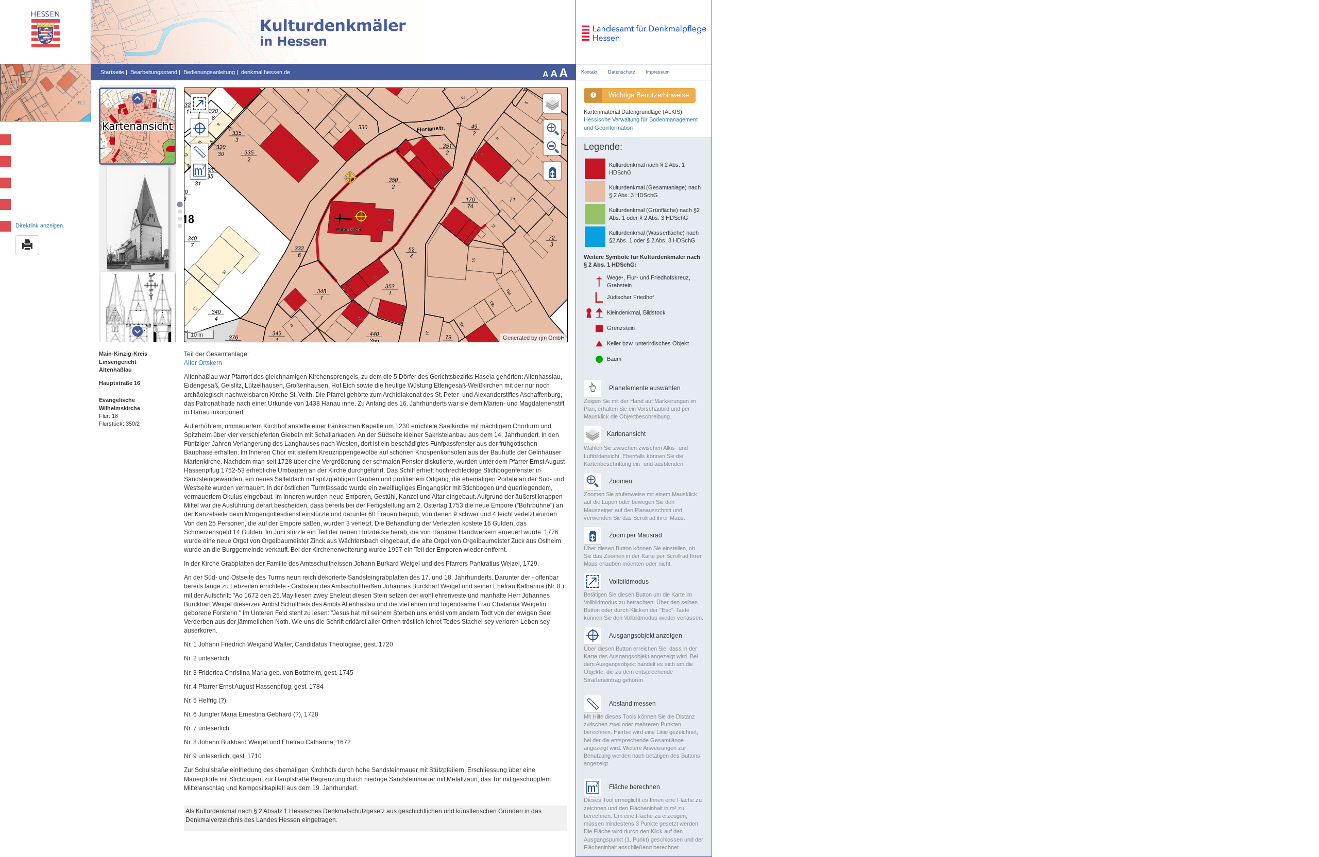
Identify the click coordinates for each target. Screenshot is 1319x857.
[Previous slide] (137, 98)
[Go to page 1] (179, 204)
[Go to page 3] (180, 219)
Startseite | (113, 72)
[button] (137, 126)
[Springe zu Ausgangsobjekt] (199, 127)
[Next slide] (137, 331)
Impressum (658, 72)
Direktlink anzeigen (39, 225)
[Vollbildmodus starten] (199, 103)
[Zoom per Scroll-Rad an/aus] (552, 171)
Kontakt (589, 72)
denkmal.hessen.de (265, 72)
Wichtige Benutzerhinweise (648, 95)
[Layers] (552, 103)
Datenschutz (621, 72)
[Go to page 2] (180, 211)
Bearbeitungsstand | (155, 72)
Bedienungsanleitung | (210, 72)
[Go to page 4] (180, 226)
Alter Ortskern (203, 362)
